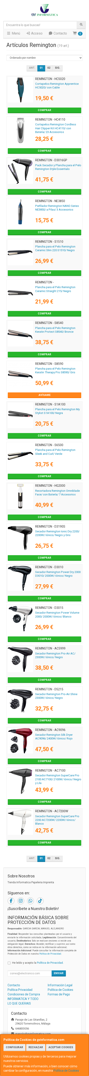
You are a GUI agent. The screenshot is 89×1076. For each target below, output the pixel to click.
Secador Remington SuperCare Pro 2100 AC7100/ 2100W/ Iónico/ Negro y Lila (58, 779)
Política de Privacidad (50, 954)
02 (48, 67)
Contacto (60, 33)
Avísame (44, 395)
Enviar (59, 973)
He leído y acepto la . (38, 962)
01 (41, 67)
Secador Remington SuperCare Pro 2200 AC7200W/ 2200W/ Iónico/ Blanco (57, 820)
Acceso (36, 33)
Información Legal (60, 985)
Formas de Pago (59, 994)
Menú (15, 33)
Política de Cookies (66, 1070)
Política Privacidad (20, 989)
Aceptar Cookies (60, 1047)
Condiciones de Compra (24, 994)
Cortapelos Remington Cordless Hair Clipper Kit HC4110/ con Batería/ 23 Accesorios (55, 128)
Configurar (14, 1047)
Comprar (44, 110)
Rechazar (36, 1047)
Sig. (57, 67)
